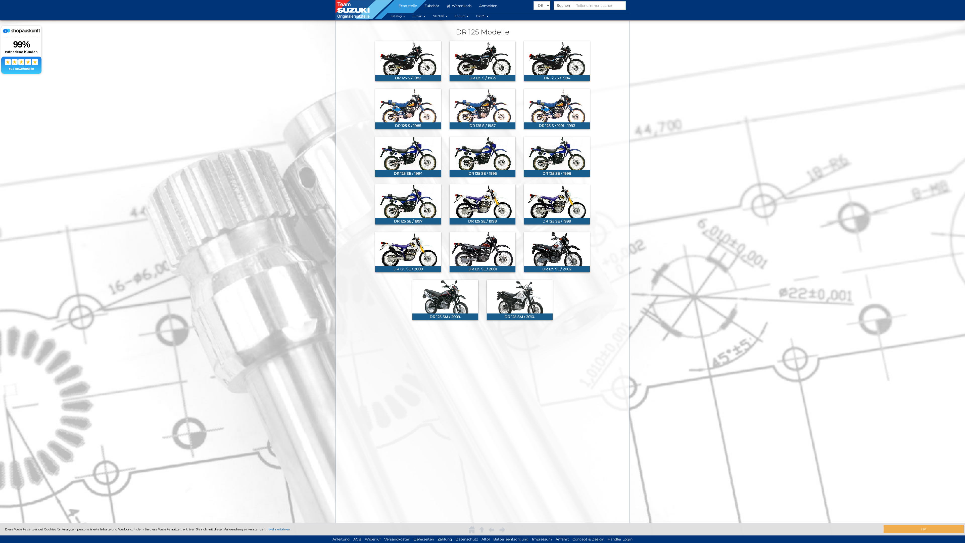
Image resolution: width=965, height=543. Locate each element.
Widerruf (373, 539)
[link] (408, 61)
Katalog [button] (397, 16)
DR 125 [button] (481, 16)
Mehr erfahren (279, 529)
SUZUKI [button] (439, 16)
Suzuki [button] (418, 16)
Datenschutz (467, 539)
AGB (357, 539)
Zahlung (445, 539)
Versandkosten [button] (397, 539)
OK (923, 529)
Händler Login (620, 539)
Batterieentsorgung (510, 539)
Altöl (485, 539)
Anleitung (341, 539)
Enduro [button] (460, 16)
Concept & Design (588, 539)
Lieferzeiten (424, 539)
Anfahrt (562, 539)
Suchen (563, 5)
